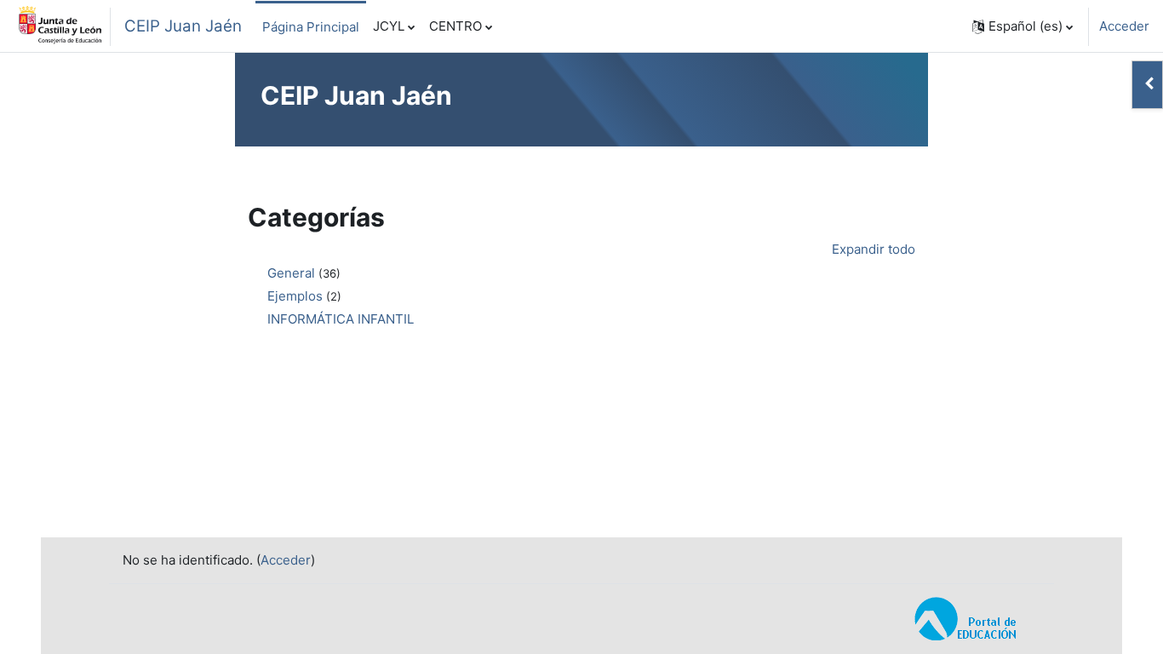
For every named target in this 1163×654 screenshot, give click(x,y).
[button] (1022, 26)
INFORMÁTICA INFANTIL (340, 319)
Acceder (1124, 26)
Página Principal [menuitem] (310, 27)
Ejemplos (295, 296)
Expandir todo (873, 249)
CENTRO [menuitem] (455, 26)
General (291, 273)
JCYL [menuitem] (388, 26)
